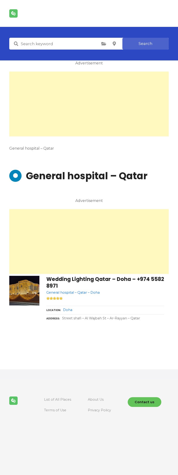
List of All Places (57, 399)
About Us (96, 399)
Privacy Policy (99, 410)
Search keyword (16, 44)
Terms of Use (55, 410)
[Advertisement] (89, 104)
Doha (67, 310)
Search (146, 43)
